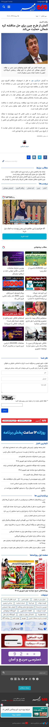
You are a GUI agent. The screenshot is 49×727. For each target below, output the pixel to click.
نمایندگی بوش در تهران (26, 614)
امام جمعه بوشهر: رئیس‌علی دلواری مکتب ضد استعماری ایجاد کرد (24, 447)
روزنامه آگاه (6, 618)
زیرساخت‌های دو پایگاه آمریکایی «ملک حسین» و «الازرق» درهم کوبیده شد (25, 526)
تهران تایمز (15, 618)
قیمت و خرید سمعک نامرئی (38, 618)
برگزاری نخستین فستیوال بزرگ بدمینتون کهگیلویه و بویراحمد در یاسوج (24, 489)
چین (38, 188)
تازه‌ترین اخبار (42, 443)
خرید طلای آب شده (10, 599)
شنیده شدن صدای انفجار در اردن (34, 515)
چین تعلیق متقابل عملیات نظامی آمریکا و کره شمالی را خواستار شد (23, 179)
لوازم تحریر (24, 599)
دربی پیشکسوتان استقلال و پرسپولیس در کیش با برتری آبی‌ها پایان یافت (23, 501)
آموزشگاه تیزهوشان (9, 611)
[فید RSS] (19, 679)
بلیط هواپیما (42, 614)
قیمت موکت (42, 603)
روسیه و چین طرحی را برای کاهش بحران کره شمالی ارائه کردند (25, 177)
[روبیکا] (22, 679)
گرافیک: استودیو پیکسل (19, 723)
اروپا (37, 16)
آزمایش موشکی (8, 188)
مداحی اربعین (7, 603)
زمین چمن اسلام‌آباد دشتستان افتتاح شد (32, 456)
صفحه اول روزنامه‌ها (39, 555)
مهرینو (24, 618)
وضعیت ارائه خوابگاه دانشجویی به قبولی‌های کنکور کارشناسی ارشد (24, 465)
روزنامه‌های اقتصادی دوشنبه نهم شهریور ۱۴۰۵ (30, 461)
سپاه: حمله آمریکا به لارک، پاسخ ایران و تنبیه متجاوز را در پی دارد (24, 511)
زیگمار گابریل (20, 188)
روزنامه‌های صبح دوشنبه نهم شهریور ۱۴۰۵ (31, 470)
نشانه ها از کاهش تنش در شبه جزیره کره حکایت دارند (28, 172)
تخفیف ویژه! (16, 715)
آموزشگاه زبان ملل (9, 614)
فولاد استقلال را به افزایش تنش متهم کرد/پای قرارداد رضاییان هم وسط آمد (24, 541)
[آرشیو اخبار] (15, 679)
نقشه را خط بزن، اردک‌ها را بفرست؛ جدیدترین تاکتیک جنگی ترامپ (24, 452)
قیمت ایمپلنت (41, 611)
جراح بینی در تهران (39, 599)
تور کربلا (31, 603)
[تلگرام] (37, 679)
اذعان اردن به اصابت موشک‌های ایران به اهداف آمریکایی (27, 531)
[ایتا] (11, 679)
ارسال (5, 410)
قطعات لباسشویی (26, 611)
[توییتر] (26, 679)
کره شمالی (30, 188)
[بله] (33, 679)
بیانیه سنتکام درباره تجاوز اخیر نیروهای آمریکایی (30, 536)
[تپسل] (3, 197)
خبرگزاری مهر (35, 80)
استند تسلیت (20, 603)
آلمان (44, 188)
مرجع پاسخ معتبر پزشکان (26, 607)
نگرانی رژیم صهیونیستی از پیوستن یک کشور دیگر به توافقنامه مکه (24, 479)
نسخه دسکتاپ (24, 688)
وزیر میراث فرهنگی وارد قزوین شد (34, 474)
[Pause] (4, 222)
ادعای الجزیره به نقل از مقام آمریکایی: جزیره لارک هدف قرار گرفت (24, 506)
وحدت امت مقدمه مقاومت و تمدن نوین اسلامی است (27, 483)
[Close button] (47, 705)
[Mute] (8, 222)
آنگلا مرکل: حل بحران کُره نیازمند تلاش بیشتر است (29, 174)
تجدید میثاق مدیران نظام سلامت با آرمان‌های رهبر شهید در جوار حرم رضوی (23, 548)
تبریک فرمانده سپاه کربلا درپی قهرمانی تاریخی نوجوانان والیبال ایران (23, 520)
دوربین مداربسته (41, 607)
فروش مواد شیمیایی (8, 607)
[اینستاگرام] (30, 679)
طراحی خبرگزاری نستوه (37, 723)
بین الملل (43, 16)
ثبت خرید (24, 236)
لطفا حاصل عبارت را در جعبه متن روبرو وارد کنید (31, 401)
